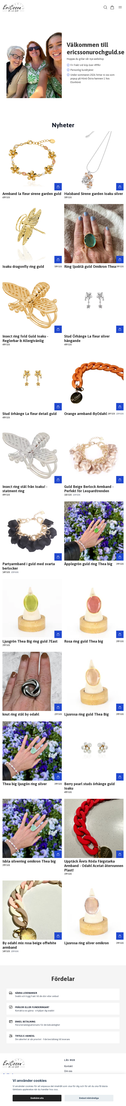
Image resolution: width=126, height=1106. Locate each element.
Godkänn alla (37, 1098)
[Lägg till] (58, 186)
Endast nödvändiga (89, 1098)
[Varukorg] (112, 7)
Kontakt (68, 1066)
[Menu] (120, 7)
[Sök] (105, 7)
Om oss (68, 1071)
